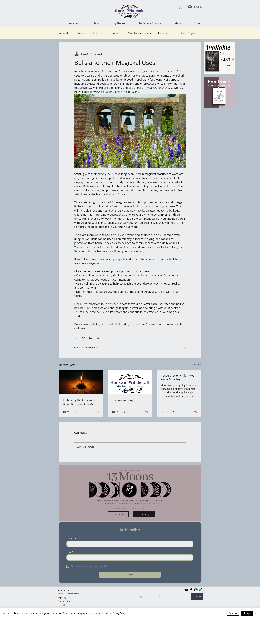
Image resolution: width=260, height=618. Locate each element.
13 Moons (80, 33)
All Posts (64, 33)
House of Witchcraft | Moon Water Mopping (178, 377)
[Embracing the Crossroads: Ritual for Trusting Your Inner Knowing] (81, 382)
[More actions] (184, 54)
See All (197, 364)
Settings (233, 613)
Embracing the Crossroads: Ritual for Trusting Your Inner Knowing (80, 401)
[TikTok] (201, 590)
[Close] (256, 613)
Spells (95, 33)
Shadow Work (113, 33)
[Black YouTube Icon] (186, 590)
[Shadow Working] (130, 382)
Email (69, 552)
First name (71, 538)
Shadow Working (122, 400)
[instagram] (196, 590)
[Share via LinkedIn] (90, 338)
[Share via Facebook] (75, 338)
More (161, 33)
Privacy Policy (118, 613)
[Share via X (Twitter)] (83, 338)
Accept (247, 613)
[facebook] (191, 590)
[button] (180, 7)
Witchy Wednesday (140, 33)
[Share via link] (97, 338)
